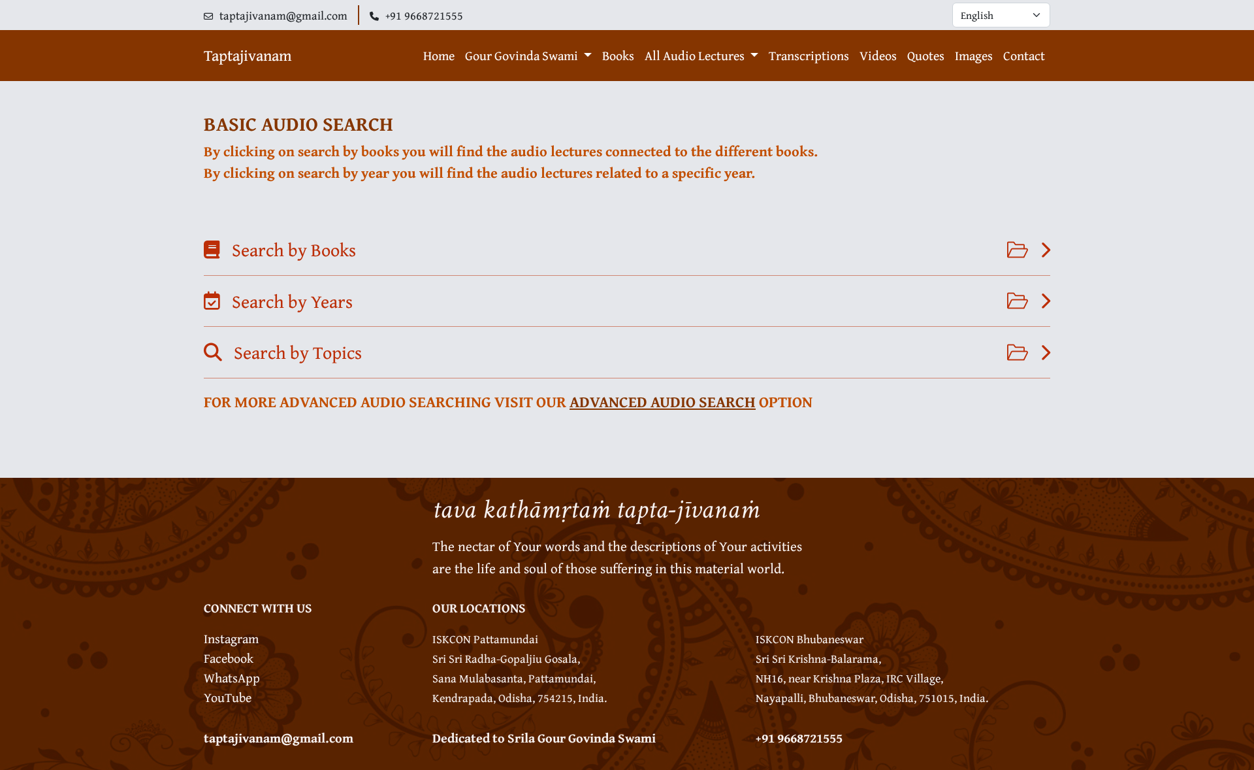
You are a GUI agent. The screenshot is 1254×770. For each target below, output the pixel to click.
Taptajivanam (248, 55)
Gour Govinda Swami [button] (523, 55)
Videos (878, 55)
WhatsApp (232, 677)
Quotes (925, 55)
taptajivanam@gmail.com (278, 737)
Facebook (228, 657)
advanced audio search (663, 401)
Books (618, 55)
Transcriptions (809, 55)
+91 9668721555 (799, 737)
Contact (1024, 55)
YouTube (227, 697)
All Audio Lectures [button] (696, 55)
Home (439, 55)
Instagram (231, 638)
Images (974, 55)
